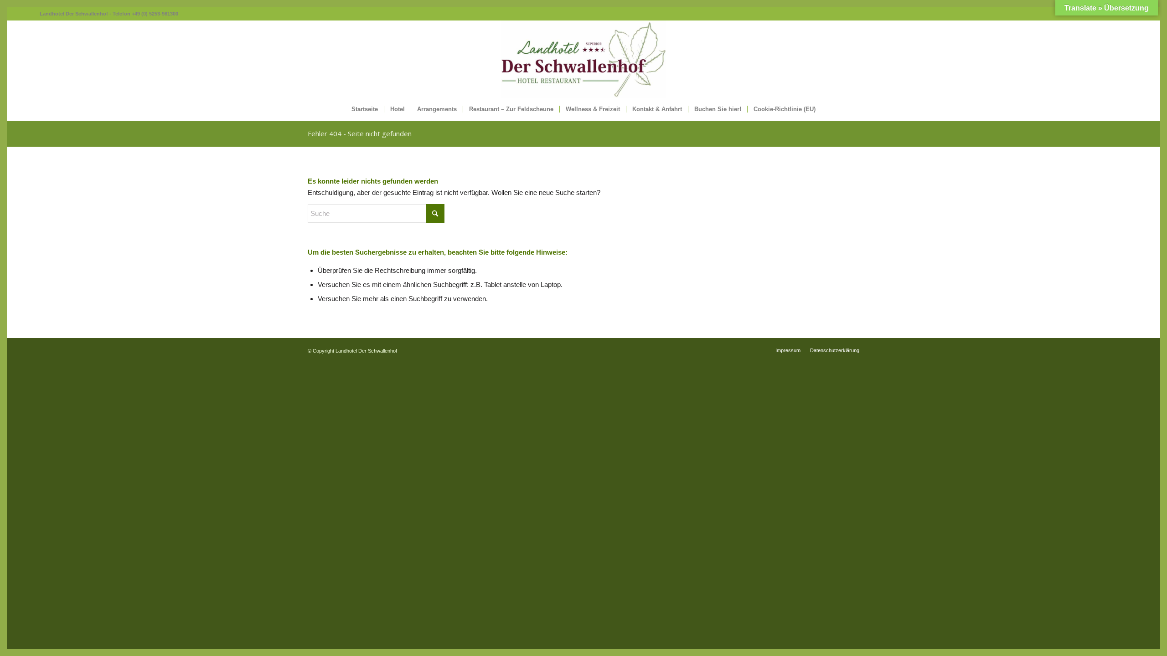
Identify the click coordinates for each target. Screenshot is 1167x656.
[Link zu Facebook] (33, 13)
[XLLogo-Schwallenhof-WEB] (583, 59)
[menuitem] (365, 109)
